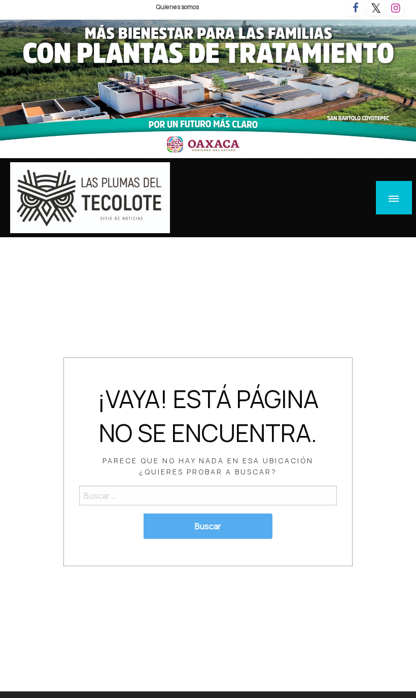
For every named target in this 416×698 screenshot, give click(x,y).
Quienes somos (177, 7)
